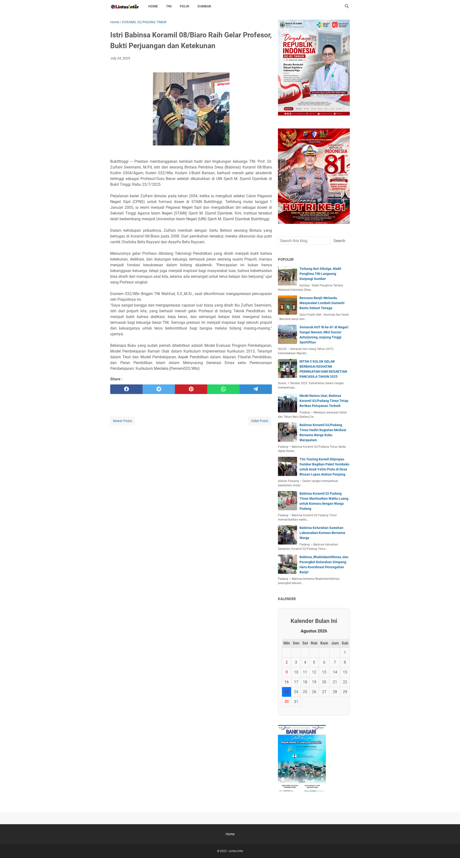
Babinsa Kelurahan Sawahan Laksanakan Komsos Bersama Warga (322, 533)
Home (153, 6)
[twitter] (159, 389)
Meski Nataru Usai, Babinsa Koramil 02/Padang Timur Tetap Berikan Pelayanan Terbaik (323, 401)
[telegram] (256, 389)
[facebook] (126, 389)
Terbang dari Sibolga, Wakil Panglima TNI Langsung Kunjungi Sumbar (320, 274)
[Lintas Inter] (124, 6)
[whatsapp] (223, 389)
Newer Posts (122, 421)
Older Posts (259, 421)
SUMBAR (204, 6)
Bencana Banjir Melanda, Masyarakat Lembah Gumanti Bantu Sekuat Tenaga (322, 303)
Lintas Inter (236, 851)
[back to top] (450, 847)
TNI (169, 6)
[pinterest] (191, 389)
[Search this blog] (347, 6)
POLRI (184, 6)
